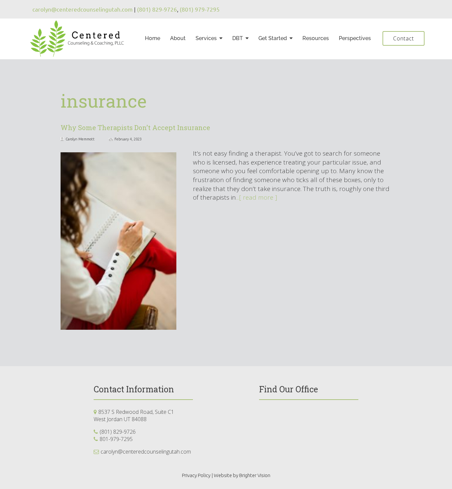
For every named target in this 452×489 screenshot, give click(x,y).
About (178, 38)
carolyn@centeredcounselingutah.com (146, 451)
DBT (237, 38)
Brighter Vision (254, 475)
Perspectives (355, 38)
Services (206, 38)
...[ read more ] (256, 197)
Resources (315, 38)
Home (152, 38)
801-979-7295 (116, 439)
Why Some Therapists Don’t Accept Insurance (135, 127)
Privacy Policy (196, 475)
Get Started (272, 38)
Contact (403, 38)
